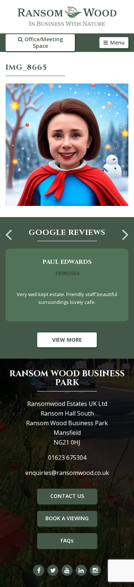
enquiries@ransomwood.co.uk (67, 473)
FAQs (67, 540)
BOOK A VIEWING (67, 518)
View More (67, 339)
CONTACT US (67, 495)
